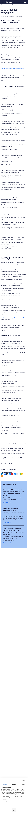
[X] (7, 474)
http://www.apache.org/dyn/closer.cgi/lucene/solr (12, 318)
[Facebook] (5, 474)
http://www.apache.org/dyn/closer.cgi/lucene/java (12, 68)
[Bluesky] (10, 474)
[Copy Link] (22, 474)
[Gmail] (17, 474)
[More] (2, 476)
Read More (6, 502)
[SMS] (20, 474)
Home (2, 5)
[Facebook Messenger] (15, 474)
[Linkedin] (2, 474)
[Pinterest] (12, 474)
